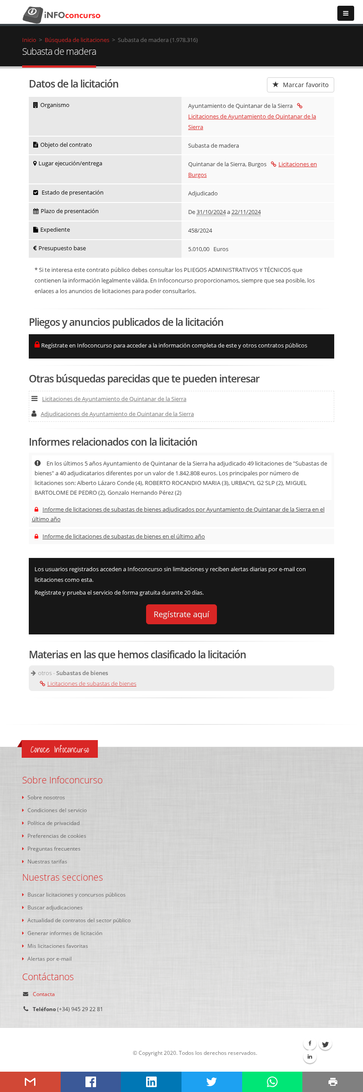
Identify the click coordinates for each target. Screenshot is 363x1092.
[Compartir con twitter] (212, 1082)
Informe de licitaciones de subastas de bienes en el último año (123, 536)
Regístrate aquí (181, 614)
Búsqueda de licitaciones (77, 40)
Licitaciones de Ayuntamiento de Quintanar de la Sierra (252, 121)
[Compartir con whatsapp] (272, 1082)
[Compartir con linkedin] (151, 1082)
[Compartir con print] (332, 1082)
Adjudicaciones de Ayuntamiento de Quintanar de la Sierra (117, 414)
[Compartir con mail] (30, 1082)
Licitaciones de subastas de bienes (91, 683)
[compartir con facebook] (91, 1082)
